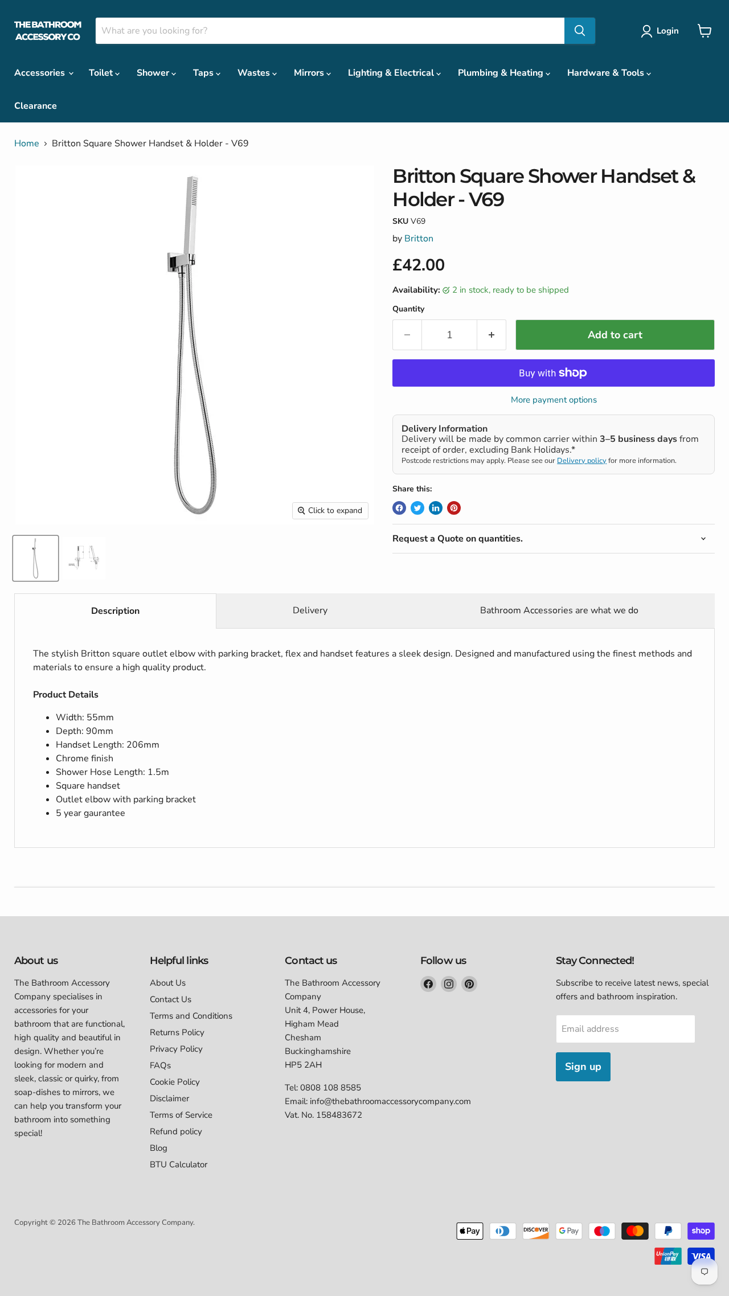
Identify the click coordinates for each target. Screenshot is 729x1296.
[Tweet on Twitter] (417, 508)
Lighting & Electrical (392, 73)
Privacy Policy (176, 1049)
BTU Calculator (178, 1164)
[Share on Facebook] (399, 508)
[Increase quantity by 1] (491, 335)
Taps (204, 73)
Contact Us (170, 999)
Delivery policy (582, 461)
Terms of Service (181, 1115)
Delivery (310, 610)
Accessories (40, 73)
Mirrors (310, 73)
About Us (168, 983)
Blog (158, 1148)
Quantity (408, 309)
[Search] (579, 31)
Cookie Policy (175, 1082)
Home (26, 143)
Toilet (102, 73)
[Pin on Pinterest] (454, 508)
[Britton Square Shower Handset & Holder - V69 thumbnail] (35, 558)
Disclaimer (169, 1098)
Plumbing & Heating (502, 73)
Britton (418, 238)
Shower (154, 73)
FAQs (160, 1065)
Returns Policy (177, 1032)
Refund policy (176, 1131)
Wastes (254, 73)
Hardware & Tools (606, 73)
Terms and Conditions (191, 1016)
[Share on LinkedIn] (436, 508)
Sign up (583, 1066)
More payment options (554, 400)
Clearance (35, 106)
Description (115, 611)
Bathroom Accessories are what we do (559, 610)
